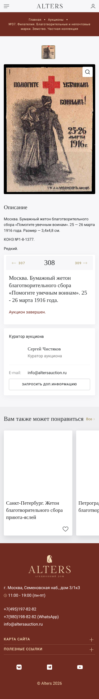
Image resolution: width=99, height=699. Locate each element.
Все (89, 419)
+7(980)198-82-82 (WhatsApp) (31, 616)
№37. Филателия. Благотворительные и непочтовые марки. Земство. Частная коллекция (49, 26)
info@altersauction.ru (23, 624)
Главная (35, 19)
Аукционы (56, 19)
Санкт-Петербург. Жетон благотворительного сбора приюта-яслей (34, 510)
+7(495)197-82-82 (20, 609)
